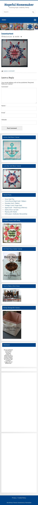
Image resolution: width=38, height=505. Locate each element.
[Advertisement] (8, 402)
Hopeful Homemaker (19, 4)
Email (3, 112)
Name (3, 105)
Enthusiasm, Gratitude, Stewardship (16, 214)
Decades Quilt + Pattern (12, 203)
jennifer (17, 36)
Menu (4, 20)
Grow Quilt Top (9, 199)
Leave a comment (9, 71)
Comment (5, 86)
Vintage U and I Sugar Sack (13, 205)
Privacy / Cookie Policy (19, 498)
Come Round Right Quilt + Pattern (15, 201)
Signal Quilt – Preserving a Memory (16, 207)
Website (4, 119)
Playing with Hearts (11, 212)
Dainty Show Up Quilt (11, 210)
